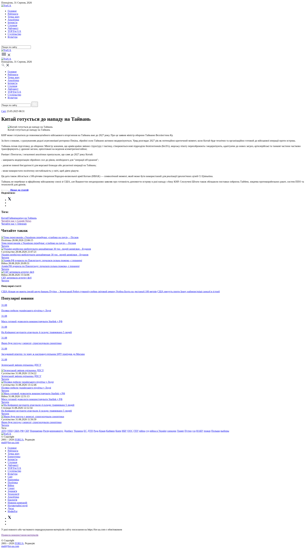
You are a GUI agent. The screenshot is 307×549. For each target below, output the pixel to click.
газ (194, 431)
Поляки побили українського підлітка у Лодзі (26, 387)
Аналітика (13, 19)
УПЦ (10, 431)
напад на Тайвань (27, 218)
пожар (207, 431)
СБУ (26, 431)
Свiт (3, 111)
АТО (4, 431)
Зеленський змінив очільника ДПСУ (21, 376)
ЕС (85, 431)
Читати (5, 246)
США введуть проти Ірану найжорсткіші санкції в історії (188, 291)
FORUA (19, 439)
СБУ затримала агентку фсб (16, 277)
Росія (46, 431)
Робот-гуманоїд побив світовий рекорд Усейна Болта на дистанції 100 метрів (115, 291)
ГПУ (136, 431)
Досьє (11, 508)
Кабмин (110, 431)
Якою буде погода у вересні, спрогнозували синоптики (31, 422)
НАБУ (199, 431)
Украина (78, 431)
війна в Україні (158, 431)
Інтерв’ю (12, 22)
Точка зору (14, 16)
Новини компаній (17, 502)
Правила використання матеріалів (19, 535)
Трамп (180, 431)
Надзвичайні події (18, 505)
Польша (215, 431)
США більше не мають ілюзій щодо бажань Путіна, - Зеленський (37, 291)
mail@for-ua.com (10, 442)
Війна (11, 485)
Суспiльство (14, 34)
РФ (22, 431)
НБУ (124, 431)
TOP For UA (14, 31)
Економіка (13, 479)
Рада (96, 431)
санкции (171, 431)
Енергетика (14, 456)
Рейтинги (13, 13)
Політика (13, 482)
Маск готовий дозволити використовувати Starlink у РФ (32, 399)
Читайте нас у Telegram (14, 223)
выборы (224, 431)
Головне (12, 11)
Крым (102, 431)
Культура (12, 37)
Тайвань (12, 218)
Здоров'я (12, 491)
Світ (10, 476)
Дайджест (13, 28)
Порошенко (36, 431)
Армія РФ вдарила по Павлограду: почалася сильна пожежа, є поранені (40, 266)
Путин (188, 431)
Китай (4, 218)
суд (147, 431)
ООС (130, 431)
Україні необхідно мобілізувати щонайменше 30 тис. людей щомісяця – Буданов (44, 254)
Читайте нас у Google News (16, 221)
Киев (118, 431)
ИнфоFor (12, 511)
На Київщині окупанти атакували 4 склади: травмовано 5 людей (36, 410)
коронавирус (56, 431)
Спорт (11, 488)
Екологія (12, 499)
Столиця (12, 25)
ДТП (90, 431)
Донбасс (68, 431)
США (16, 431)
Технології (13, 494)
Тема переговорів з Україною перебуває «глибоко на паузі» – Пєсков (38, 243)
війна (142, 431)
